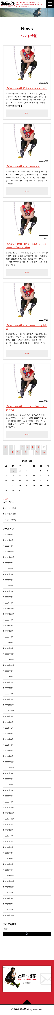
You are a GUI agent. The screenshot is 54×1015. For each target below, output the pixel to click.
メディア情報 (10, 519)
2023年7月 (9, 625)
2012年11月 (10, 915)
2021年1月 (9, 756)
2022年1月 (9, 699)
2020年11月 (10, 762)
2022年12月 (10, 654)
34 (37, 452)
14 (24, 452)
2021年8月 (9, 722)
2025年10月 (10, 557)
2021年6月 (9, 728)
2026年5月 (9, 540)
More (27, 113)
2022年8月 (9, 671)
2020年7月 (9, 784)
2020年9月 (9, 773)
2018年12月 (10, 875)
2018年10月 (10, 887)
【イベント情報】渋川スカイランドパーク (26, 88)
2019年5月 (9, 847)
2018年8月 (9, 898)
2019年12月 (10, 807)
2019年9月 (9, 824)
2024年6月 (9, 585)
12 (12, 452)
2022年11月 (10, 659)
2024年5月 (9, 591)
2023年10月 (10, 614)
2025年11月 (10, 551)
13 (18, 452)
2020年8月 (9, 779)
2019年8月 (9, 830)
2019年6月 (9, 841)
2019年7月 (9, 835)
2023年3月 (9, 642)
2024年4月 (9, 597)
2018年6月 (9, 909)
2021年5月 (9, 733)
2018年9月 (9, 892)
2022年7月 (9, 676)
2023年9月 (9, 619)
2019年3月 (9, 858)
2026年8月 (9, 534)
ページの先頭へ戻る (28, 1001)
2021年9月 (9, 716)
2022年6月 (9, 682)
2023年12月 (10, 608)
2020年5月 (9, 790)
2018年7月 (9, 904)
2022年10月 (10, 665)
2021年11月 (10, 710)
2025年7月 (9, 563)
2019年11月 (10, 813)
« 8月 (5, 499)
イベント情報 (10, 508)
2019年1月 (9, 870)
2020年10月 (10, 767)
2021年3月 (9, 745)
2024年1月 (9, 602)
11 (5, 452)
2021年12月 (10, 705)
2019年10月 (10, 818)
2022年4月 (9, 693)
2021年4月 (9, 739)
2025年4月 (9, 574)
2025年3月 (9, 580)
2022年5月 (9, 688)
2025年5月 (9, 568)
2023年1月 (9, 648)
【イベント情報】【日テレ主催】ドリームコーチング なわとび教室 (26, 246)
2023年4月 (9, 636)
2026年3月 (9, 546)
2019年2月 (9, 864)
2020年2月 (9, 796)
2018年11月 (10, 881)
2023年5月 (9, 631)
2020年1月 (9, 801)
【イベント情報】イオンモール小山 (23, 166)
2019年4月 (9, 853)
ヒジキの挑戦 (10, 514)
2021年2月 (9, 750)
